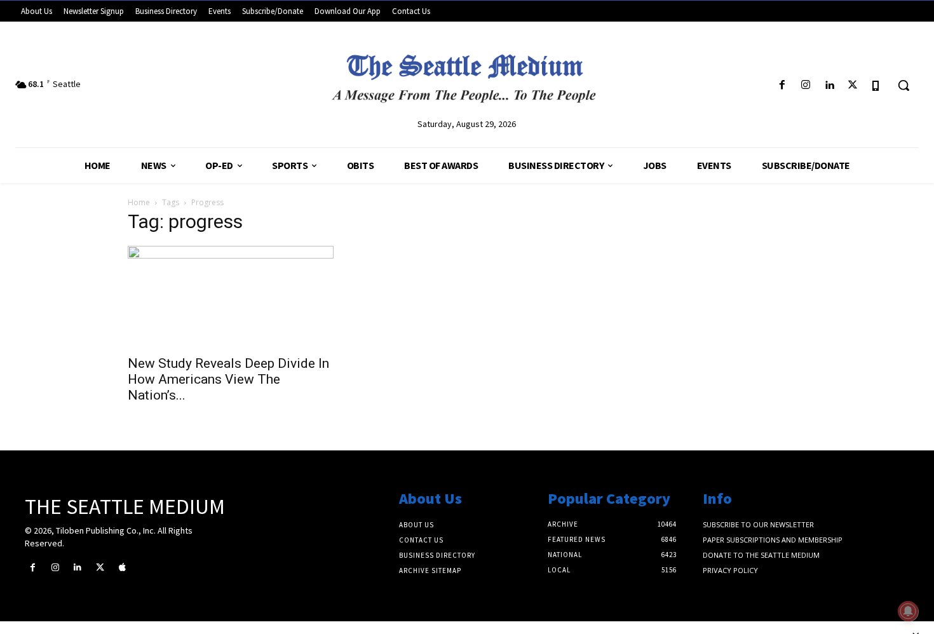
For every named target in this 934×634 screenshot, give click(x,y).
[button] (903, 85)
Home (139, 202)
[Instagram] (805, 85)
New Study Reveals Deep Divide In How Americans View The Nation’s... (228, 379)
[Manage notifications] (908, 611)
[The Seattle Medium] (467, 74)
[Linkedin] (828, 85)
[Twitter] (853, 85)
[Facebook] (781, 85)
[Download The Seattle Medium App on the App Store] (876, 85)
